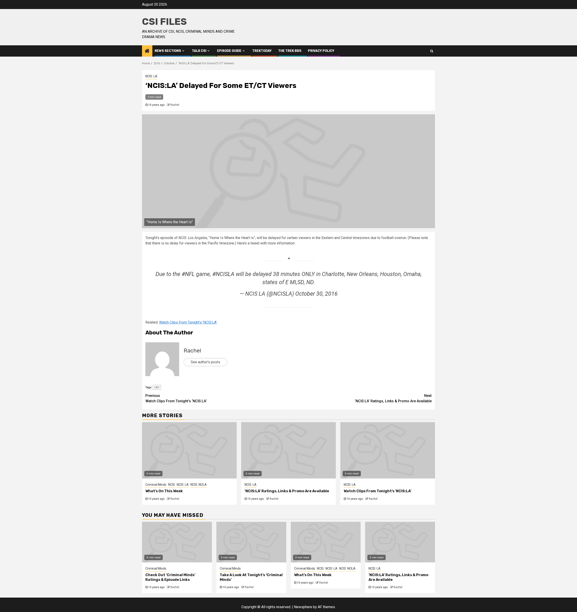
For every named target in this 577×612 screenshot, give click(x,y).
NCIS (171, 484)
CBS (157, 387)
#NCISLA (223, 274)
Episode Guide (229, 51)
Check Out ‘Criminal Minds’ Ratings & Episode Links (170, 577)
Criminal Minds (155, 484)
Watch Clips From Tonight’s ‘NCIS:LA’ (188, 322)
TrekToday (262, 51)
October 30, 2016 (316, 293)
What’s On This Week (164, 491)
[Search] (432, 51)
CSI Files (164, 21)
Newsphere (303, 607)
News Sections (168, 51)
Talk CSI (199, 51)
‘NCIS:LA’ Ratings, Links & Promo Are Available (393, 398)
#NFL (188, 274)
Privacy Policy (321, 51)
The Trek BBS (289, 51)
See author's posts (205, 362)
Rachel (174, 104)
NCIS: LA (151, 76)
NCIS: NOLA (198, 484)
